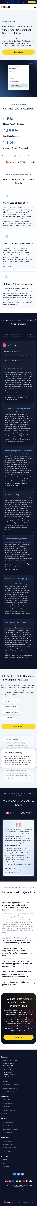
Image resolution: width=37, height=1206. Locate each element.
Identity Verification (10, 1060)
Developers (7, 1151)
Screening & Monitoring (11, 1088)
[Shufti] (5, 7)
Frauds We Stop (8, 1103)
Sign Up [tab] (5, 335)
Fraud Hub (15, 360)
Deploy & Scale (8, 1132)
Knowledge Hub (8, 1141)
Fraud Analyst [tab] (9, 717)
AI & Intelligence (8, 1125)
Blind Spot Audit (8, 1144)
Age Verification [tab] (17, 335)
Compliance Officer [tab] (11, 701)
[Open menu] (34, 7)
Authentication (8, 1091)
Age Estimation (26, 356)
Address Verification (9, 1070)
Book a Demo (18, 52)
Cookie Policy (13, 1197)
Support (6, 1167)
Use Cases (6, 1100)
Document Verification (9, 1067)
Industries (6, 1107)
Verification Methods (10, 1129)
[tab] (10, 813)
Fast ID (5, 1079)
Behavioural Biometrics (10, 356)
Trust (5, 1163)
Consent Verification (9, 1074)
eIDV (5, 360)
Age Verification (7, 1072)
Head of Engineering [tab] (11, 712)
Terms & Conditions (24, 1197)
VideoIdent (6, 1081)
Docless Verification (8, 1076)
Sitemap (33, 1197)
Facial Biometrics (8, 1065)
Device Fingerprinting (10, 351)
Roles (5, 1114)
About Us (6, 1160)
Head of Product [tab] (10, 706)
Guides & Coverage (9, 1148)
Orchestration (8, 1122)
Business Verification (10, 1084)
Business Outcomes (9, 1110)
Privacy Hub (4, 1197)
